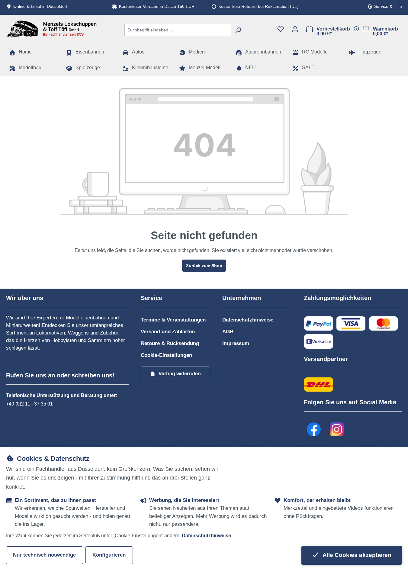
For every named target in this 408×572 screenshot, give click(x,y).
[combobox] (177, 30)
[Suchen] (238, 30)
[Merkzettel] (280, 29)
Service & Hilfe (388, 6)
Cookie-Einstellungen (166, 355)
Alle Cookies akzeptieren (356, 555)
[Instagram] (337, 430)
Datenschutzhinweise (247, 320)
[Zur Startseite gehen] (51, 28)
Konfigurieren (109, 555)
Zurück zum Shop (204, 265)
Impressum (235, 343)
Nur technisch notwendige (44, 555)
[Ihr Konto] (295, 29)
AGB (227, 331)
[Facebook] (314, 430)
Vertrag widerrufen (180, 373)
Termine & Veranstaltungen (173, 320)
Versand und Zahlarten (168, 331)
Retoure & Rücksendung (170, 343)
